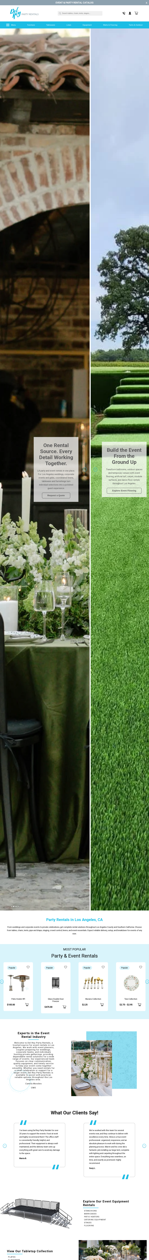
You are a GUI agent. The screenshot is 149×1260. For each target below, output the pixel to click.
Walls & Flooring (110, 25)
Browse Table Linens (115, 493)
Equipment (87, 25)
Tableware (50, 25)
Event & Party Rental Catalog (74, 2)
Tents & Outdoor (136, 25)
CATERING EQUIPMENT (95, 1220)
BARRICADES (90, 1214)
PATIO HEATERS (91, 1217)
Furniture (31, 25)
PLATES (12, 1257)
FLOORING (89, 1226)
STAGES (88, 1223)
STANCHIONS (90, 1211)
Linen (69, 25)
